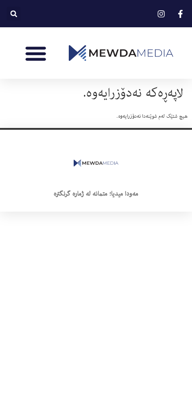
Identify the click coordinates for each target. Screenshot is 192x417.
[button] (14, 14)
